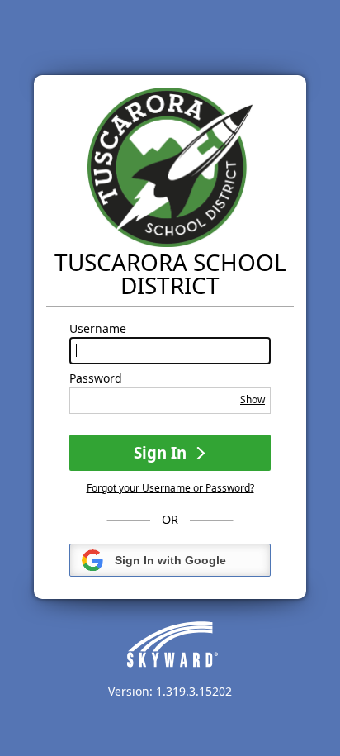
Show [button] (252, 399)
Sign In (162, 452)
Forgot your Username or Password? (170, 488)
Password (95, 378)
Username (97, 329)
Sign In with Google (170, 560)
